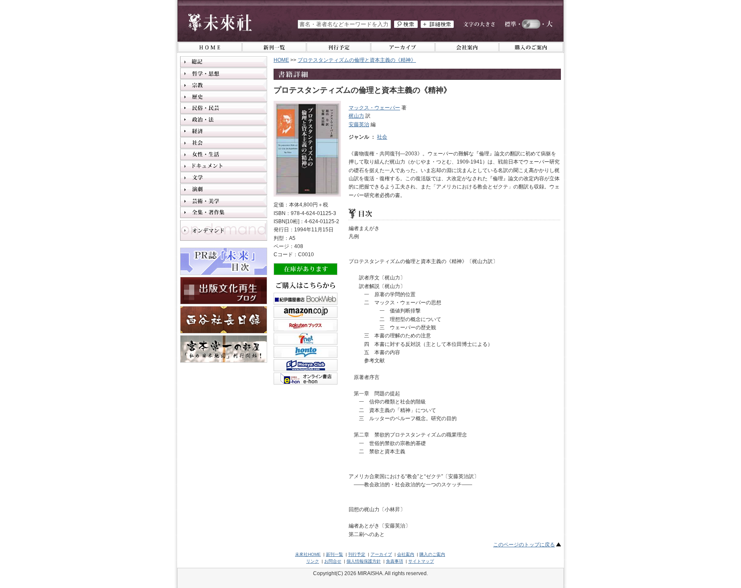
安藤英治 (359, 124)
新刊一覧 (334, 554)
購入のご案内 (432, 554)
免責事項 (394, 561)
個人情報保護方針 (363, 561)
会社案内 (405, 554)
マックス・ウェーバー (374, 108)
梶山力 (356, 116)
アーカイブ (381, 554)
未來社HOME (308, 554)
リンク (312, 561)
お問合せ (332, 561)
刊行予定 (356, 554)
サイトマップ (421, 561)
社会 (382, 137)
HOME (281, 60)
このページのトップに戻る (524, 545)
